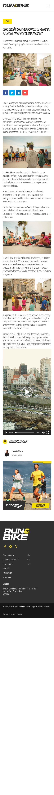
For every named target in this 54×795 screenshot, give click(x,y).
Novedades (7, 577)
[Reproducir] (6, 432)
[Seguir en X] (16, 546)
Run (7, 21)
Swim (29, 564)
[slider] (24, 432)
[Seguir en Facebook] (5, 546)
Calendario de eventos (11, 559)
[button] (27, 392)
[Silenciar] (43, 432)
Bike (28, 555)
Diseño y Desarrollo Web (10, 606)
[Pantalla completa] (47, 432)
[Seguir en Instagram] (10, 546)
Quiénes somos (8, 555)
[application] (27, 392)
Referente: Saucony (18, 441)
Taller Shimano (8, 564)
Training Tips (7, 572)
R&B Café (6, 568)
